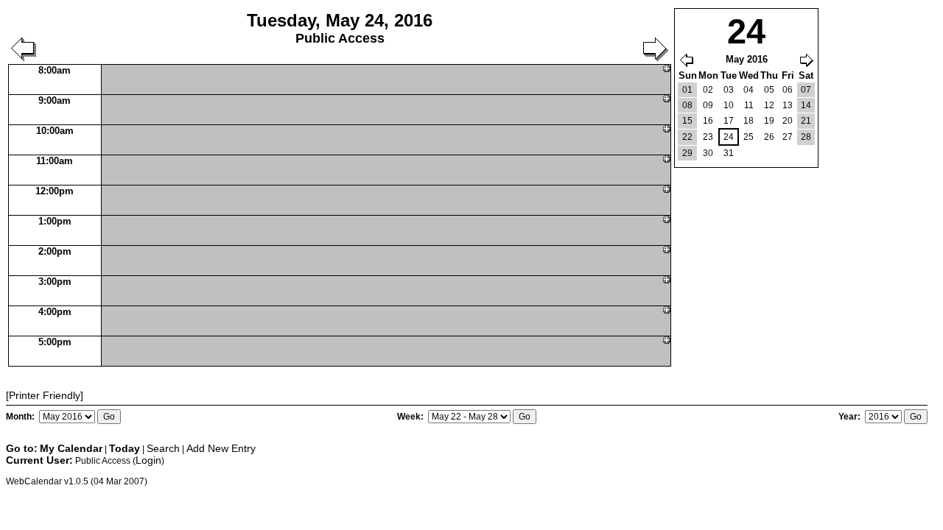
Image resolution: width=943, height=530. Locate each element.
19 (769, 121)
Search (163, 448)
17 (728, 121)
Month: (21, 416)
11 (749, 105)
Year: (850, 416)
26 (769, 137)
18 (748, 121)
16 (708, 121)
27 (787, 137)
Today (124, 448)
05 (769, 90)
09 (708, 105)
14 (806, 105)
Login (148, 460)
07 (806, 90)
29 (687, 153)
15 (687, 121)
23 (708, 137)
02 (708, 90)
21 (806, 121)
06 (787, 90)
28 (806, 137)
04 (748, 90)
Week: (411, 416)
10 (728, 105)
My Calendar (71, 448)
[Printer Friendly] (44, 395)
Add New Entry (221, 448)
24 (728, 137)
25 (748, 137)
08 (687, 105)
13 (787, 105)
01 (687, 90)
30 (708, 153)
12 (769, 105)
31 (728, 153)
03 (728, 90)
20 (787, 121)
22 (687, 137)
